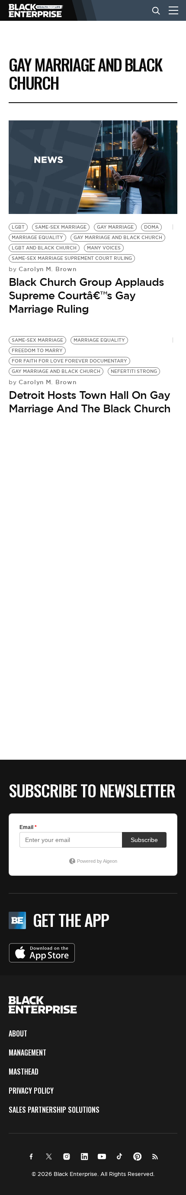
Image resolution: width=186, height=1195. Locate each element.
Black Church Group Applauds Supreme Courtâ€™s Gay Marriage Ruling (86, 295)
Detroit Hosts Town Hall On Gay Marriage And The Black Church (89, 401)
